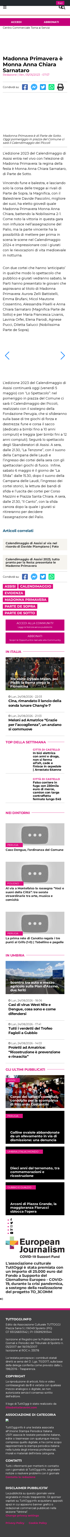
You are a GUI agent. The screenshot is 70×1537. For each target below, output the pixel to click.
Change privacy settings (22, 1515)
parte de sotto (20, 613)
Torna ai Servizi (40, 27)
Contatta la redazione (20, 1477)
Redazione (10, 74)
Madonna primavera (25, 600)
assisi (10, 586)
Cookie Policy (38, 1523)
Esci (60, 2)
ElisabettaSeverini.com (21, 1407)
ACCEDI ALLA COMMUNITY (35, 625)
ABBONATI (35, 638)
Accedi (16, 22)
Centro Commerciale (16, 27)
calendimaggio (35, 586)
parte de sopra (20, 606)
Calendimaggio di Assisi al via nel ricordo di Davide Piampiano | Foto (32, 544)
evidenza (14, 593)
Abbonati (51, 22)
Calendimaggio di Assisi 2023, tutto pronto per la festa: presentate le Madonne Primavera (33, 563)
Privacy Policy (15, 1523)
